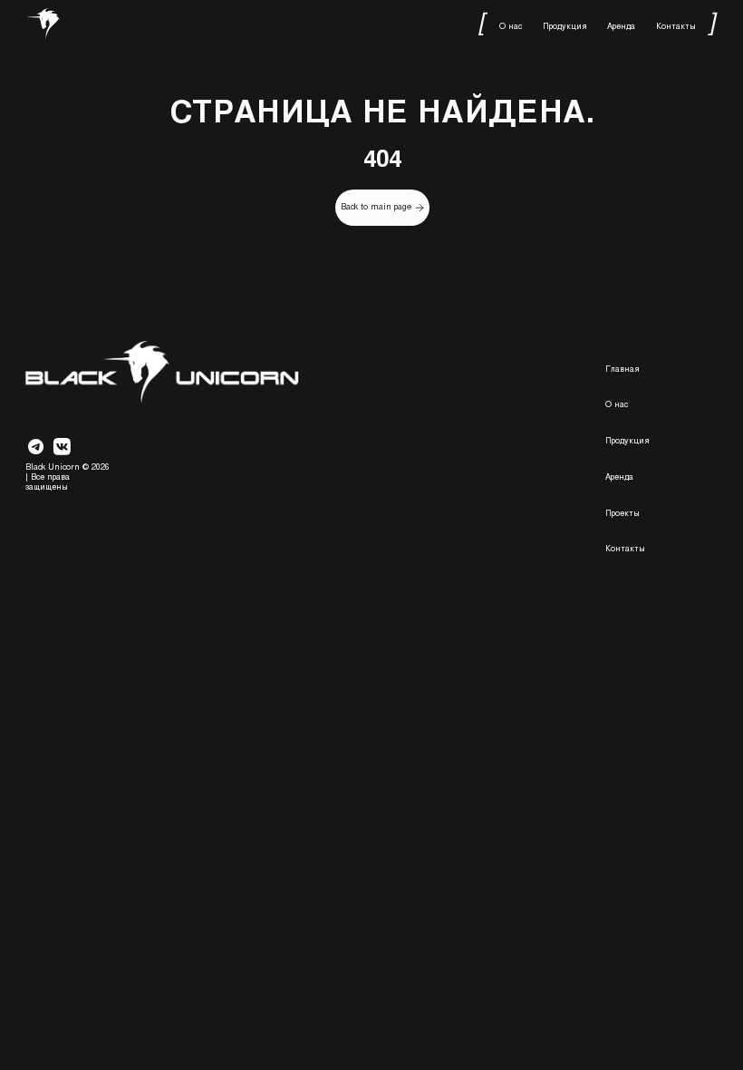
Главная (622, 368)
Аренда (621, 26)
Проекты (622, 513)
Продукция (565, 26)
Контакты (676, 26)
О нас (510, 26)
